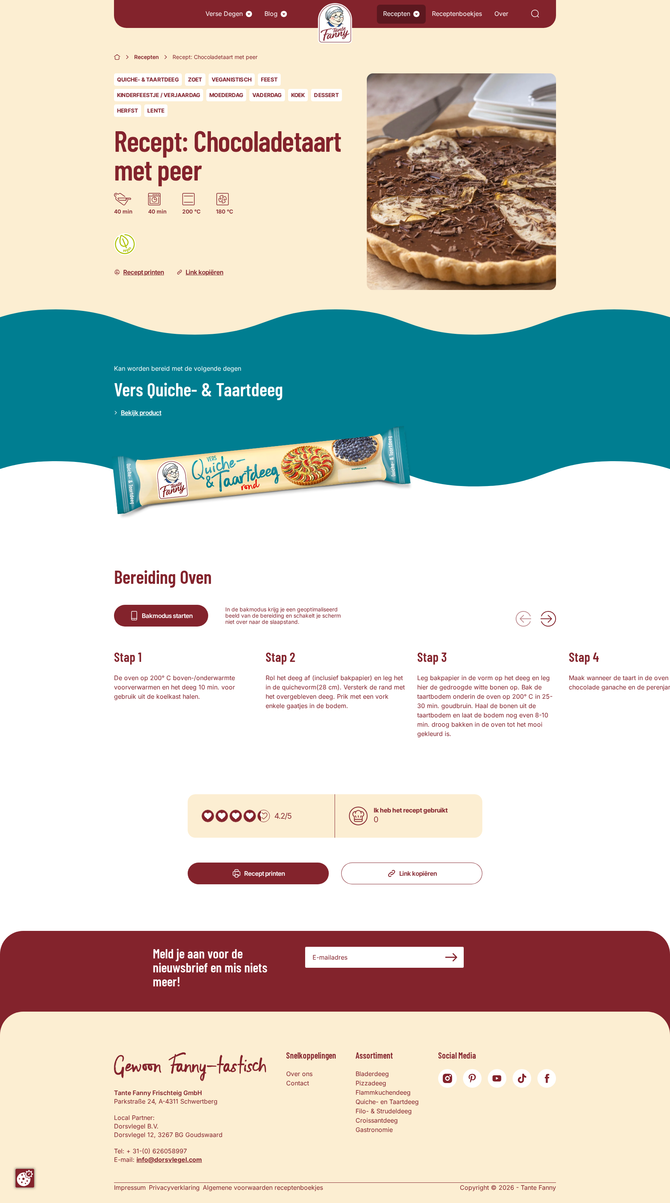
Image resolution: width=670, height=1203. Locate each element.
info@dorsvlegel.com (169, 1159)
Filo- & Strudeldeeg (384, 1111)
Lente (155, 110)
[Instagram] (447, 1078)
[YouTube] (497, 1078)
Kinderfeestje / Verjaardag (158, 95)
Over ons (299, 1074)
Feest (269, 79)
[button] (249, 14)
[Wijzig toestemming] (25, 1178)
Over (501, 13)
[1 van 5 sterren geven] (208, 816)
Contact (297, 1083)
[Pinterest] (472, 1078)
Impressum (130, 1187)
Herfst (127, 110)
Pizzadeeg (371, 1083)
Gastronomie (374, 1130)
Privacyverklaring (174, 1187)
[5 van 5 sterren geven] (263, 816)
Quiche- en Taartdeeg (387, 1102)
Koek (298, 95)
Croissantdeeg (377, 1120)
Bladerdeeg (372, 1074)
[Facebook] (546, 1078)
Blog (271, 13)
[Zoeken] (535, 14)
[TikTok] (522, 1078)
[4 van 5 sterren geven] (249, 816)
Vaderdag (267, 95)
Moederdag (226, 95)
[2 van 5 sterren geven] (222, 816)
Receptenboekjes (457, 13)
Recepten (396, 13)
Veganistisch (232, 79)
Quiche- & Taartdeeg (148, 79)
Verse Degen (224, 13)
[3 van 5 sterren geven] (236, 816)
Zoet (195, 79)
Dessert (326, 95)
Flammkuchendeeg (383, 1092)
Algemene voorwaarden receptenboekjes (263, 1187)
